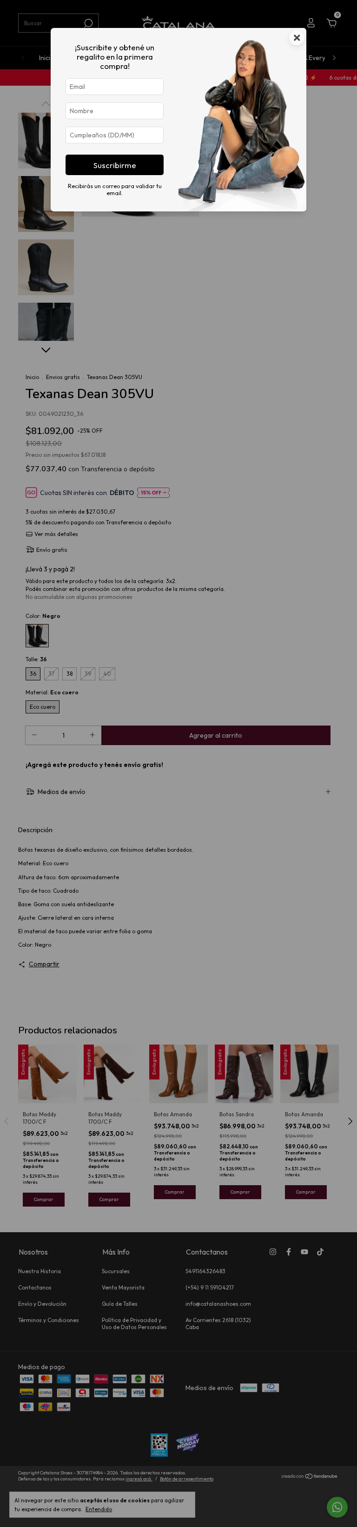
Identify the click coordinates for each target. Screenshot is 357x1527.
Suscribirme (114, 165)
